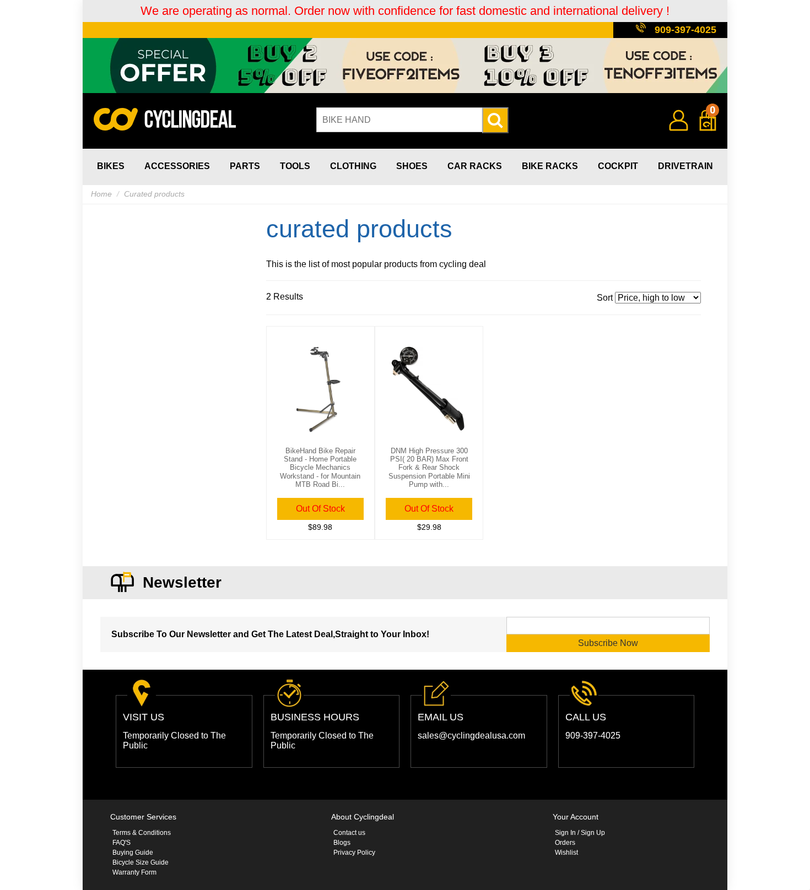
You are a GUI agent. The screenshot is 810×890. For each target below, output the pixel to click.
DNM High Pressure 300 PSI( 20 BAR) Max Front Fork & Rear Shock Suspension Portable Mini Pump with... (429, 468)
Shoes (412, 166)
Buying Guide (132, 852)
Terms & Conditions (141, 833)
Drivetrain (685, 166)
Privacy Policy (354, 852)
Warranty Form (134, 872)
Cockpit (618, 166)
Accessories (177, 166)
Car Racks (474, 166)
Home (101, 193)
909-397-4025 (685, 29)
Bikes (111, 166)
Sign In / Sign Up (580, 833)
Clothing (353, 166)
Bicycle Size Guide (140, 862)
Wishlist (566, 852)
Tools (295, 166)
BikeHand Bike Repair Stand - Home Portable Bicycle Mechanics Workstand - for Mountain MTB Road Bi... (320, 468)
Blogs (341, 842)
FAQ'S (121, 842)
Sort (606, 297)
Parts (245, 166)
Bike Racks (550, 166)
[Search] (495, 120)
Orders (565, 842)
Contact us (349, 833)
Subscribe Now (608, 643)
